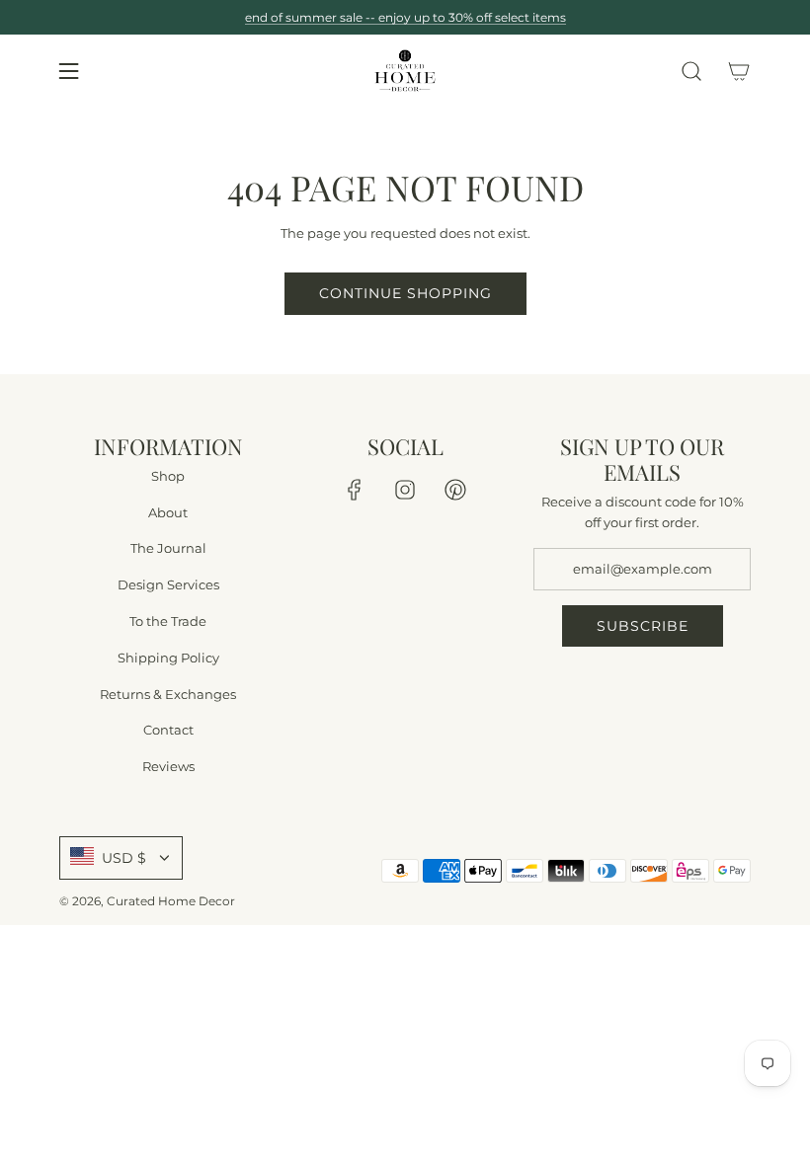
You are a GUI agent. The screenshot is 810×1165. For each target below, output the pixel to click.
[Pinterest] (455, 489)
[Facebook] (354, 489)
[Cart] (739, 71)
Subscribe (642, 626)
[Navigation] (68, 71)
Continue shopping (405, 293)
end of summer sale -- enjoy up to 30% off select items (405, 17)
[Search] (691, 71)
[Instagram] (405, 489)
